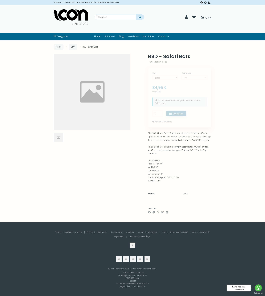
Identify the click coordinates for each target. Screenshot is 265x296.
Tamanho (186, 73)
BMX (73, 46)
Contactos (163, 36)
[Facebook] (202, 2)
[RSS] (209, 2)
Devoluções (116, 232)
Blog (121, 36)
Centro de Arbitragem (147, 232)
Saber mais (160, 103)
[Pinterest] (167, 212)
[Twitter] (162, 212)
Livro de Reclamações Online (175, 232)
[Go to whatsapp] (258, 287)
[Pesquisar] (140, 17)
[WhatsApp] (158, 212)
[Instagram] (205, 2)
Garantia (130, 232)
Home (97, 36)
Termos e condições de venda (68, 232)
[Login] (186, 17)
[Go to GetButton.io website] (258, 293)
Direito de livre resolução (140, 236)
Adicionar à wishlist (163, 121)
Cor (154, 73)
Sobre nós (109, 36)
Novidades (133, 36)
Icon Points (148, 36)
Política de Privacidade (97, 232)
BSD (185, 193)
